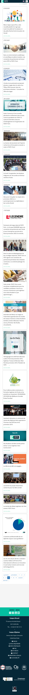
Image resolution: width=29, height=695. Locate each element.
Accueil (20, 3)
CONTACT (15, 653)
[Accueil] (5, 1)
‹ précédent (14, 575)
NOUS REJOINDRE (15, 644)
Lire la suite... (7, 36)
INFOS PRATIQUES (15, 646)
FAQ (15, 648)
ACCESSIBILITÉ (15, 658)
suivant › (20, 578)
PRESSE (15, 641)
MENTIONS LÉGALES (15, 655)
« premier (6, 575)
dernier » (5, 580)
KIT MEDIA (15, 651)
